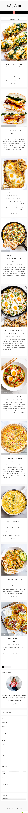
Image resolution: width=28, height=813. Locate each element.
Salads (3, 762)
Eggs (8, 59)
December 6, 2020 (11, 66)
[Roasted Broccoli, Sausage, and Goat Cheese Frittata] (14, 235)
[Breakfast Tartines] (14, 41)
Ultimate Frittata (14, 521)
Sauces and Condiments (7, 769)
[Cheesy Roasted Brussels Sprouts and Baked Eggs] (14, 306)
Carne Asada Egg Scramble (14, 579)
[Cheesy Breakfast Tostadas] (14, 618)
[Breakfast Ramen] (14, 375)
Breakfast (4, 59)
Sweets (3, 780)
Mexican (15, 575)
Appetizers (4, 722)
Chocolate (4, 733)
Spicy (3, 777)
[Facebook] (13, 704)
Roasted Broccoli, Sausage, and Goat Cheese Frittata (14, 258)
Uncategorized (5, 784)
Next (9, 667)
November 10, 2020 (11, 264)
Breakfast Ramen (14, 396)
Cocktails (4, 737)
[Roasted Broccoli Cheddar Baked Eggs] (14, 173)
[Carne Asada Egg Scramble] (14, 559)
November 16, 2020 (11, 198)
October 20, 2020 (11, 336)
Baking (3, 726)
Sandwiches (12, 126)
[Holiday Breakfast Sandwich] (14, 107)
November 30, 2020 (11, 136)
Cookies (4, 740)
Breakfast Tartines (14, 64)
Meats (11, 575)
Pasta (3, 755)
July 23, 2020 (11, 581)
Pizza (3, 759)
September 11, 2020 (11, 399)
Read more (14, 83)
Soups (11, 392)
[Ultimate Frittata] (14, 502)
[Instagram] (16, 704)
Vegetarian (4, 788)
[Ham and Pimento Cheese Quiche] (14, 438)
